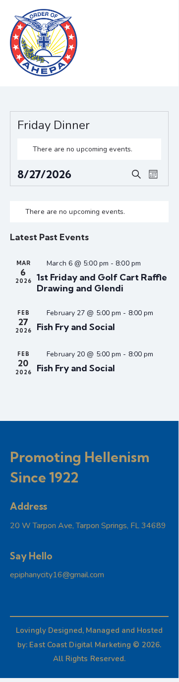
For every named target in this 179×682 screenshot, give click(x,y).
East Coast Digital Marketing (80, 645)
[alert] (89, 149)
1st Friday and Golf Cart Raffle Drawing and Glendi (102, 282)
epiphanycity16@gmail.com (57, 574)
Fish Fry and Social (76, 327)
